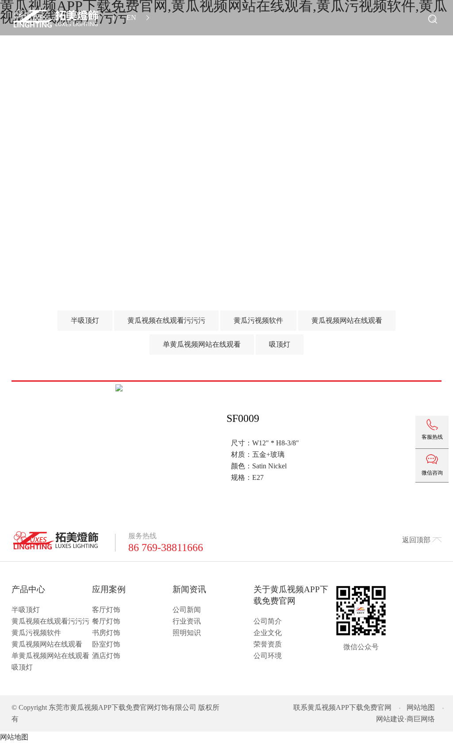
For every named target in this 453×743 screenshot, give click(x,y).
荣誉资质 (267, 644)
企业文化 (267, 632)
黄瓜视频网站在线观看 (47, 644)
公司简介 (267, 621)
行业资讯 (187, 621)
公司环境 (267, 655)
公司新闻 (187, 609)
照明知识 (187, 632)
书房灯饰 (106, 632)
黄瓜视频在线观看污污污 (50, 621)
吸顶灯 (22, 667)
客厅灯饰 (106, 609)
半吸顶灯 (26, 609)
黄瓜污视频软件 (36, 632)
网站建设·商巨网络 (405, 719)
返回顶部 (416, 540)
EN (131, 17)
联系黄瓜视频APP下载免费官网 (342, 707)
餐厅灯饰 (106, 621)
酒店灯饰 (106, 655)
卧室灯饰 (106, 644)
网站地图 (421, 707)
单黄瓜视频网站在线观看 (50, 655)
